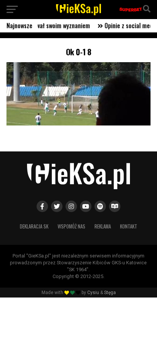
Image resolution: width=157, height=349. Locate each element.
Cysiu (93, 292)
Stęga (110, 292)
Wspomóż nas (71, 226)
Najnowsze (19, 25)
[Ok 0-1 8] (78, 123)
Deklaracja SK (34, 226)
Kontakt (128, 226)
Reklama (103, 226)
